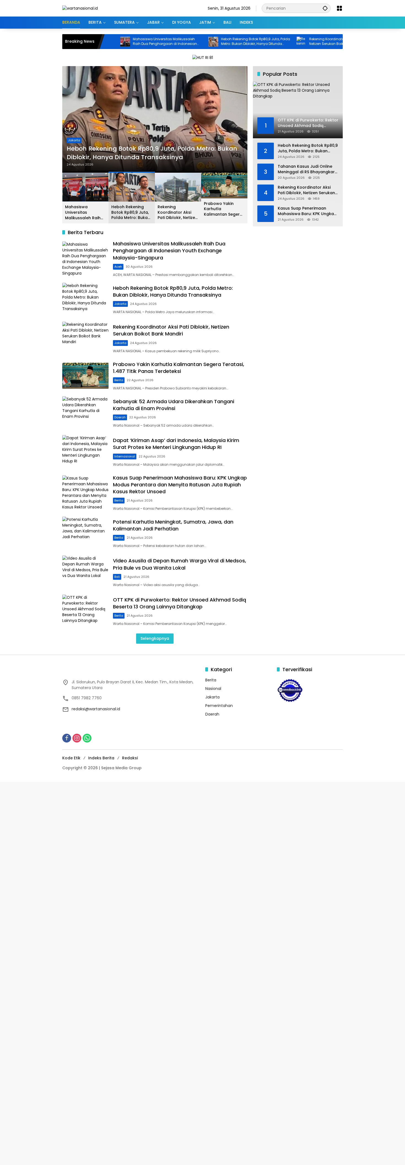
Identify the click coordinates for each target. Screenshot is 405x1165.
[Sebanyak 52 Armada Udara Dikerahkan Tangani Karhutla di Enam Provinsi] (85, 413)
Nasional (213, 688)
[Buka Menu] (339, 8)
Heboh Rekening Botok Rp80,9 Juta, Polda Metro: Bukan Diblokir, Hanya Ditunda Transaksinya (226, 41)
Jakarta (74, 140)
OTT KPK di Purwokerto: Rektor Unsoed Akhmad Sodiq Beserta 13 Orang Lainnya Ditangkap (179, 603)
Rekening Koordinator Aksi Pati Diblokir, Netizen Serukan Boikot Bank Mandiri (311, 41)
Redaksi (130, 758)
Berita (118, 380)
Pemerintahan (219, 705)
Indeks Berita (101, 758)
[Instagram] (76, 738)
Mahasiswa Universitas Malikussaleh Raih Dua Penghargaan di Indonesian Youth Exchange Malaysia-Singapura (135, 41)
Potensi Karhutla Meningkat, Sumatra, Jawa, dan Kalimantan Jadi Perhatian (173, 525)
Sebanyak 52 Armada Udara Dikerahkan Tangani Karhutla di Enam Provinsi (173, 405)
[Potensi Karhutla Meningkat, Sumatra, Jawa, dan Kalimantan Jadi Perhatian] (85, 533)
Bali (117, 577)
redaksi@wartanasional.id (96, 709)
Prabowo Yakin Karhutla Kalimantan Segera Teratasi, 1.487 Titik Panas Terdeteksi (223, 209)
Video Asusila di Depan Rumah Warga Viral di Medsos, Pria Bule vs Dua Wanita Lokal (179, 564)
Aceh (118, 266)
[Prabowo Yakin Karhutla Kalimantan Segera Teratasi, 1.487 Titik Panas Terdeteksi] (85, 376)
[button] (325, 8)
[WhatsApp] (87, 738)
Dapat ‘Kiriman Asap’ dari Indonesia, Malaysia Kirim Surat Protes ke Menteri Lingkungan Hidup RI (176, 444)
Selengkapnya (155, 638)
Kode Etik (71, 758)
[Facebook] (66, 738)
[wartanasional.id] (80, 8)
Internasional (124, 456)
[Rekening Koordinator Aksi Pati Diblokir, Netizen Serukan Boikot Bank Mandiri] (272, 42)
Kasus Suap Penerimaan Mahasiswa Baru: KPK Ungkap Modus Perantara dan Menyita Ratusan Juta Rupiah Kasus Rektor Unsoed (180, 484)
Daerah (120, 417)
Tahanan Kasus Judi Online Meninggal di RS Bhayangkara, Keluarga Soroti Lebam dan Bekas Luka (308, 169)
